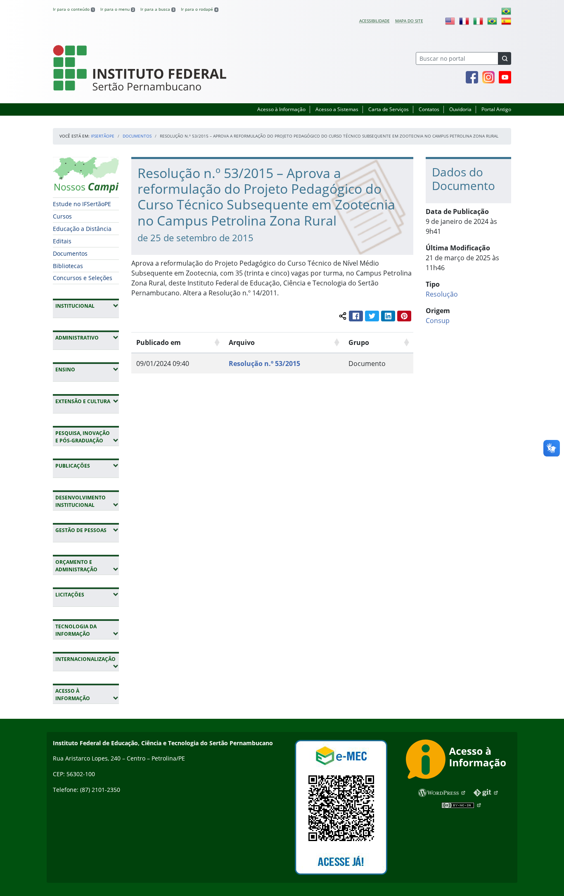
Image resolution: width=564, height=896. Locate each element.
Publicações (87, 465)
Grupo (358, 342)
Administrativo (87, 337)
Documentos (137, 136)
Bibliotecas (68, 266)
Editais (62, 241)
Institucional (87, 305)
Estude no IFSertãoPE (82, 204)
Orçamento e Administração (87, 566)
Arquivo (242, 342)
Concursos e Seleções (82, 278)
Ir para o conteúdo (73, 9)
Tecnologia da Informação (87, 630)
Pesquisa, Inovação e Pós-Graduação (87, 437)
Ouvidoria (460, 109)
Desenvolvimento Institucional (87, 501)
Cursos (62, 216)
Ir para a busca (157, 9)
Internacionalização (85, 663)
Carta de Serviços (388, 109)
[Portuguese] (506, 11)
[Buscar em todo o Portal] (504, 58)
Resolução (442, 294)
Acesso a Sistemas (336, 109)
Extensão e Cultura (87, 401)
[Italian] (478, 21)
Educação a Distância (82, 229)
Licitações (87, 594)
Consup (438, 320)
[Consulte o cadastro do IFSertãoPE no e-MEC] (340, 807)
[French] (464, 21)
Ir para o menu (117, 9)
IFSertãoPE (102, 136)
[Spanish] (506, 21)
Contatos (429, 109)
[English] (450, 21)
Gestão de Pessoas (87, 530)
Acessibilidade (374, 21)
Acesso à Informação (281, 109)
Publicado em (158, 342)
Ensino (87, 369)
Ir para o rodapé (199, 9)
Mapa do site (409, 21)
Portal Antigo (496, 109)
